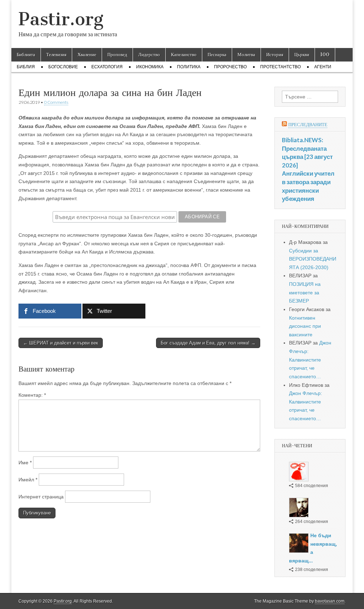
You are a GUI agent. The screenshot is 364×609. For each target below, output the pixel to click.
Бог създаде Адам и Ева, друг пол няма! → (208, 343)
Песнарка (217, 55)
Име (25, 462)
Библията (26, 55)
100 (325, 55)
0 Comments (56, 102)
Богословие (63, 66)
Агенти (322, 66)
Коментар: (32, 395)
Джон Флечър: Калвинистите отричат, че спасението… (310, 359)
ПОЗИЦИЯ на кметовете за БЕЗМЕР (305, 292)
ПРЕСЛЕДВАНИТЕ (307, 125)
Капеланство (184, 55)
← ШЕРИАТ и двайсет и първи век (60, 343)
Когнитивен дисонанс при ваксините (305, 326)
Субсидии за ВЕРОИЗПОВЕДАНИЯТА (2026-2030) (312, 259)
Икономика (150, 66)
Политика (188, 66)
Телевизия (56, 55)
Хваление (86, 55)
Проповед (117, 55)
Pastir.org (60, 19)
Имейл (27, 479)
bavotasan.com (329, 601)
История (274, 55)
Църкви (301, 55)
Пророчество (230, 66)
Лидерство (149, 55)
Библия (26, 66)
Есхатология (107, 66)
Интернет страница (41, 497)
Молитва (246, 55)
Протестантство (280, 66)
